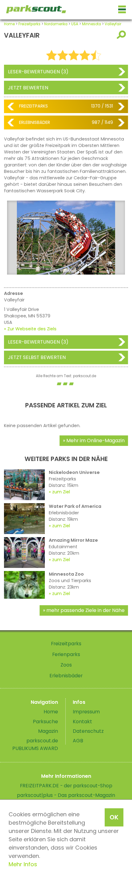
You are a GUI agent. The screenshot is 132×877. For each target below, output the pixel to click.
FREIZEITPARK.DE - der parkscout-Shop (66, 785)
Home (9, 24)
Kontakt (82, 721)
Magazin (48, 731)
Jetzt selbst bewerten (37, 357)
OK (114, 817)
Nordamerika (56, 24)
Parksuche (45, 721)
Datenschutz (88, 731)
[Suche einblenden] (122, 35)
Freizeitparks (29, 24)
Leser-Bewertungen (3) (38, 71)
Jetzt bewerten (28, 87)
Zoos (66, 664)
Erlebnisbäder (34, 122)
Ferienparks (66, 654)
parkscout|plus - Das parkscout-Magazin (66, 795)
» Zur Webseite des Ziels (30, 329)
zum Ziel (61, 492)
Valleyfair (113, 24)
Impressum (86, 711)
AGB (78, 740)
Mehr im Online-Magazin (95, 440)
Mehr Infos (23, 864)
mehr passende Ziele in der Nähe (85, 610)
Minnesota (91, 24)
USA (74, 24)
